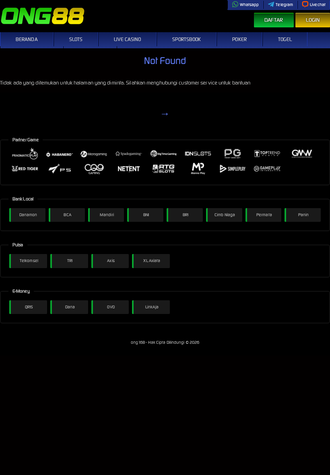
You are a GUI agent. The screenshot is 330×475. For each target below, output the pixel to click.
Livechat (318, 4)
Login (313, 20)
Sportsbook (186, 39)
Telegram (284, 4)
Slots (76, 39)
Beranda (27, 39)
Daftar (273, 20)
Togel (285, 39)
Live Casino (127, 39)
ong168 (138, 342)
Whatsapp (249, 4)
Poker (239, 39)
